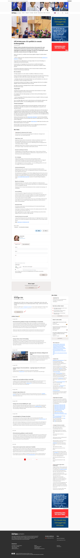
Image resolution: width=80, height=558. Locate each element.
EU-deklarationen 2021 (58, 410)
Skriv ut (46, 230)
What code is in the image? (27, 266)
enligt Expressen (34, 121)
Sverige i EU (27, 12)
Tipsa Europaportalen (60, 540)
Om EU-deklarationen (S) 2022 (59, 409)
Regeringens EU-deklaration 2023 (60, 407)
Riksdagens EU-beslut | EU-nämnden (59, 347)
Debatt (44, 12)
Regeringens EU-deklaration (59, 412)
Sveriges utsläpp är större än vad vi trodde (59, 322)
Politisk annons (65, 42)
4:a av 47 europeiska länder (61, 381)
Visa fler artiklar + (60, 315)
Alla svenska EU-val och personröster (59, 345)
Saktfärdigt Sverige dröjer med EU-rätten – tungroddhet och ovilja (60, 308)
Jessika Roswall (61, 385)
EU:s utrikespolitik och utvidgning (23, 227)
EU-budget (31, 12)
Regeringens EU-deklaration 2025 (60, 404)
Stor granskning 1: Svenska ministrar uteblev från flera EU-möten (59, 311)
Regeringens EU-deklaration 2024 (60, 405)
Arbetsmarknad (40, 12)
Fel (15, 255)
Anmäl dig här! (31, 287)
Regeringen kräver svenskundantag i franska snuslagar (59, 313)
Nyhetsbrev (58, 538)
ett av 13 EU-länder (59, 373)
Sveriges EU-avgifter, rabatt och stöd (59, 344)
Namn (16, 247)
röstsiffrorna (55, 442)
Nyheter (23, 12)
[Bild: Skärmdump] (20, 355)
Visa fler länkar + (60, 338)
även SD (60, 368)
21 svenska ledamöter (56, 390)
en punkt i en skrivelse (63, 469)
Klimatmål (35, 12)
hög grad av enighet (57, 371)
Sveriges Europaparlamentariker (58, 346)
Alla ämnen (48, 12)
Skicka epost (23, 238)
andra (64, 418)
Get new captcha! (15, 269)
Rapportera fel (17, 244)
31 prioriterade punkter (58, 415)
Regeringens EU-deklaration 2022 (60, 408)
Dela (39, 230)
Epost (16, 251)
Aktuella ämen (62, 538)
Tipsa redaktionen (26, 244)
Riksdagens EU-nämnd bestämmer (58, 360)
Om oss (64, 540)
